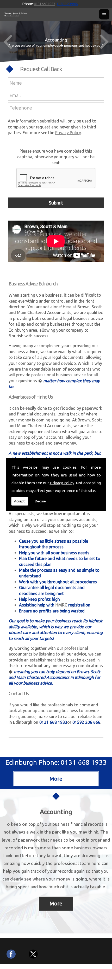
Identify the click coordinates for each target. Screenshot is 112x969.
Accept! (20, 501)
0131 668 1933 (44, 4)
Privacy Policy (62, 483)
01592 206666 (67, 4)
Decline (40, 501)
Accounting (56, 811)
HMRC (61, 605)
